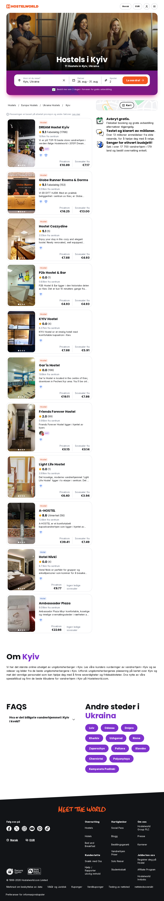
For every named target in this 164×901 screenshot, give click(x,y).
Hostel (43, 122)
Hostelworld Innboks (144, 878)
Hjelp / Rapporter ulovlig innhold (93, 870)
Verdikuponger (95, 886)
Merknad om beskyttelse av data (24, 886)
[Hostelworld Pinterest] (39, 828)
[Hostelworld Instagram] (24, 828)
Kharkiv (94, 738)
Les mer (76, 114)
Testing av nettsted (119, 886)
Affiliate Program (146, 869)
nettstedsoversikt (144, 886)
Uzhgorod (116, 738)
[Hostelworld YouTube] (32, 828)
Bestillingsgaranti (120, 844)
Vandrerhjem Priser (118, 853)
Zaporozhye (97, 748)
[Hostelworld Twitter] (16, 828)
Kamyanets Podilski (102, 769)
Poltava (120, 748)
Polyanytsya (121, 758)
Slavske (140, 748)
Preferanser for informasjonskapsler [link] (25, 894)
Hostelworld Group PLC (144, 828)
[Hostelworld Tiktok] (47, 828)
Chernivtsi (96, 758)
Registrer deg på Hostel (147, 861)
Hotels (88, 836)
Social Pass (117, 827)
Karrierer (142, 844)
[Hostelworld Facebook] (9, 828)
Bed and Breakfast (90, 844)
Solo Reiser (117, 861)
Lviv (91, 728)
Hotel (42, 552)
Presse (141, 836)
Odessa (110, 728)
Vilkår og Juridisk (56, 886)
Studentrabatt (118, 869)
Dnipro (129, 728)
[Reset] (64, 80)
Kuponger (76, 886)
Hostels (89, 827)
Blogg (114, 836)
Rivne (136, 738)
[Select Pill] (147, 6)
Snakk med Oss (93, 861)
